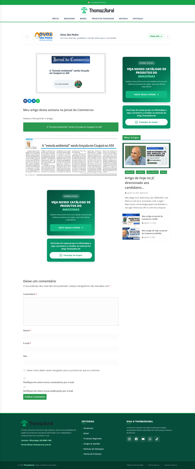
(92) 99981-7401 (45, 440)
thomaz (145, 193)
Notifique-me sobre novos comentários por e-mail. (48, 382)
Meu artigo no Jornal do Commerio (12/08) (152, 217)
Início (55, 18)
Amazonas (69, 18)
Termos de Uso (153, 465)
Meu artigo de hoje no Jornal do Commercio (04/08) (154, 232)
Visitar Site (156, 36)
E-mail (27, 343)
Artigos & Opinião (92, 443)
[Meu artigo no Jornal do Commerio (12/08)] (131, 219)
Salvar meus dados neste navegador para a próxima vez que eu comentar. (63, 370)
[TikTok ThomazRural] (157, 439)
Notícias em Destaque (94, 449)
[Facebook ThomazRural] (136, 439)
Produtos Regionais (103, 18)
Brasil (83, 18)
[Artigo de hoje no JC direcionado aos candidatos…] (146, 155)
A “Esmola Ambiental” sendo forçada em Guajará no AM (74, 126)
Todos (163, 172)
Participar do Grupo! (73, 255)
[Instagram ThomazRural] (129, 439)
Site (25, 356)
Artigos (123, 18)
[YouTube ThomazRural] (143, 439)
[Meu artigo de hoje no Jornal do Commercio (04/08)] (131, 234)
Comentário (30, 294)
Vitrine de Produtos (92, 454)
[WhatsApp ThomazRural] (150, 439)
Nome (27, 330)
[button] (25, 101)
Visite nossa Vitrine (69, 227)
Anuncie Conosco (170, 465)
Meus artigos (153, 172)
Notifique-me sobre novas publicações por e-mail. (48, 390)
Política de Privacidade (135, 465)
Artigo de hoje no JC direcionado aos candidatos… (140, 183)
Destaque (138, 18)
